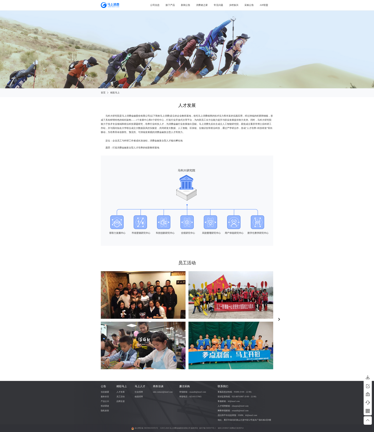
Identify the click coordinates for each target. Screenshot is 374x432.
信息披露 (105, 392)
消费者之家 (202, 5)
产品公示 (105, 401)
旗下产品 (170, 5)
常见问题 (218, 5)
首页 (103, 92)
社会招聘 (139, 392)
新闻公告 (185, 5)
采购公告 (249, 5)
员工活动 (120, 397)
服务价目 (105, 397)
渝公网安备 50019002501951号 (146, 428)
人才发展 (120, 392)
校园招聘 (139, 397)
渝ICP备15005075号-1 (207, 428)
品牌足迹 (120, 401)
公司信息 (155, 5)
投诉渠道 (105, 406)
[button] (279, 319)
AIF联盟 (264, 5)
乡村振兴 (233, 5)
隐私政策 (105, 411)
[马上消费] (110, 5)
